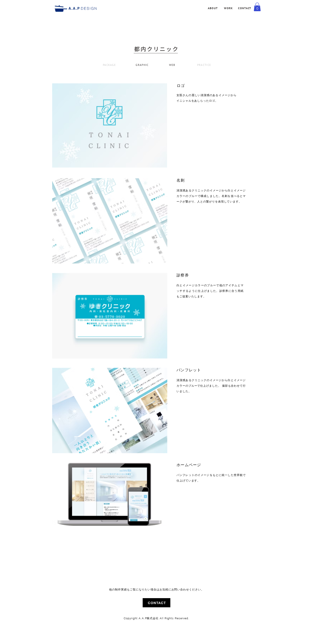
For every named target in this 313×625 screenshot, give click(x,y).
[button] (257, 7)
